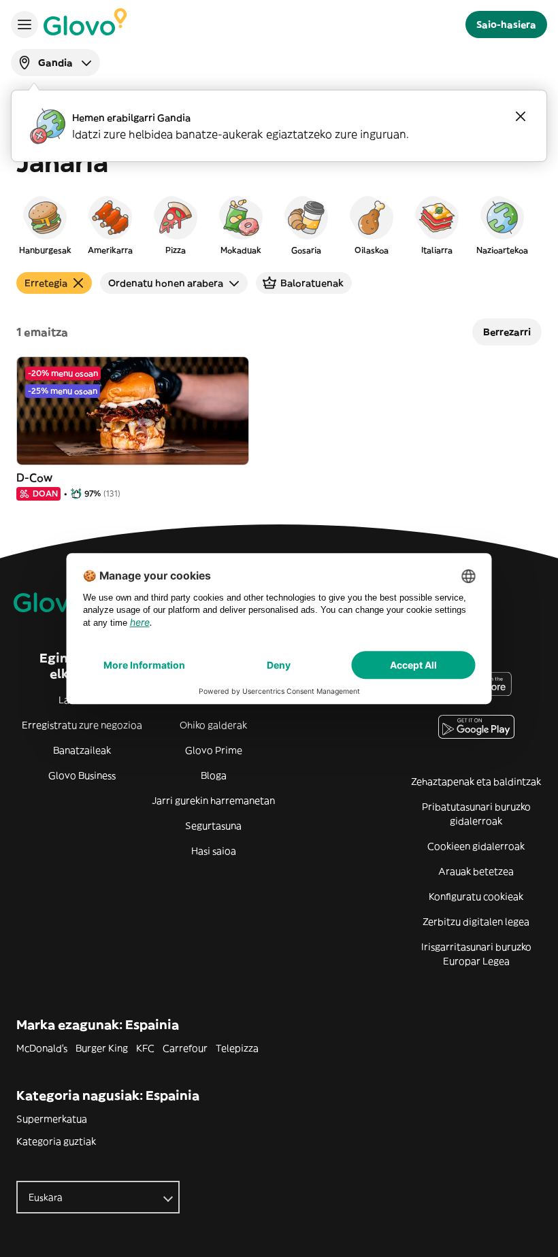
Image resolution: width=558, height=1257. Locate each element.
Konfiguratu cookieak (476, 896)
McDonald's (41, 1048)
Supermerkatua (51, 1119)
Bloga (214, 775)
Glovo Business (82, 775)
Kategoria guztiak (56, 1141)
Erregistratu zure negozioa (82, 725)
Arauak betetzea (476, 871)
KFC (145, 1048)
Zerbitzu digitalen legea (476, 922)
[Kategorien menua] (24, 24)
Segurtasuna (213, 826)
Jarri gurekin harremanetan (213, 800)
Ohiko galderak (213, 725)
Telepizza (237, 1048)
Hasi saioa (213, 851)
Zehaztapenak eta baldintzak (476, 781)
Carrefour (185, 1048)
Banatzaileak (82, 750)
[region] (279, 224)
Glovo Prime (213, 750)
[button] (44, 224)
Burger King (102, 1048)
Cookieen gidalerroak (476, 846)
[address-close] (520, 116)
